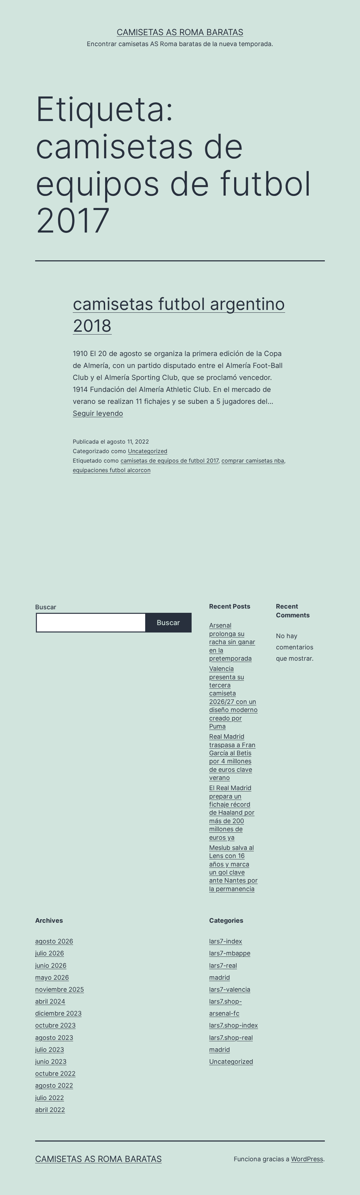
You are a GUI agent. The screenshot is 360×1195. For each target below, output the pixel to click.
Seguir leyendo (98, 413)
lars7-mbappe (229, 953)
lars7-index (225, 941)
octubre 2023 (55, 1025)
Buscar (45, 607)
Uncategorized (147, 451)
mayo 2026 (52, 977)
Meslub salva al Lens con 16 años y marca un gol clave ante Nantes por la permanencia (233, 868)
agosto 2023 (54, 1037)
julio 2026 (49, 953)
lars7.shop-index (233, 1025)
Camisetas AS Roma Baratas (180, 32)
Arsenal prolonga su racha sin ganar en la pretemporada (232, 642)
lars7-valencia (229, 989)
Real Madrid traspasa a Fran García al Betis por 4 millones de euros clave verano (232, 757)
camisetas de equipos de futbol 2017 (169, 460)
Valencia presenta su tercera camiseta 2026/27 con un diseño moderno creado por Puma (233, 697)
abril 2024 (50, 1001)
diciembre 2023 (58, 1013)
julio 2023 (49, 1049)
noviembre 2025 (59, 989)
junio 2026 (50, 965)
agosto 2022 (54, 1085)
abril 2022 (50, 1109)
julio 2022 (49, 1097)
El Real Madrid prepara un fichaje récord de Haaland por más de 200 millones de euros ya (232, 812)
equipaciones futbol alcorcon (111, 469)
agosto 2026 (54, 941)
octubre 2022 (55, 1073)
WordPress (307, 1159)
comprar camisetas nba (252, 460)
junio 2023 (50, 1061)
